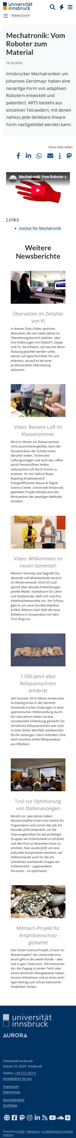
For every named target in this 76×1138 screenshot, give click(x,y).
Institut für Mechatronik (40, 228)
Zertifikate (10, 1105)
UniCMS (20, 1131)
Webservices (33, 1131)
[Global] (60, 6)
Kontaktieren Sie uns (17, 1078)
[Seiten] (69, 7)
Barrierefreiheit (13, 1100)
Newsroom (20, 15)
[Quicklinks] (61, 7)
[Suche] (52, 7)
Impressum (11, 1086)
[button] (18, 155)
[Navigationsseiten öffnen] (5, 16)
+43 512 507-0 (25, 1073)
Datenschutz (11, 1092)
